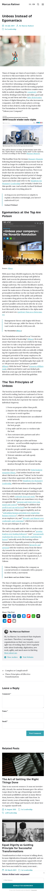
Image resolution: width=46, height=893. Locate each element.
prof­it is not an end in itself (13, 507)
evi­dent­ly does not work (25, 496)
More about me (10, 653)
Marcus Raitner (11, 4)
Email (5, 721)
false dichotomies (34, 97)
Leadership (11, 29)
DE (30, 4)
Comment (6, 694)
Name (5, 711)
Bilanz (10, 268)
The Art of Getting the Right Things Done (20, 781)
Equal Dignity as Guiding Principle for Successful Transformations (17, 848)
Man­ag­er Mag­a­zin (33, 153)
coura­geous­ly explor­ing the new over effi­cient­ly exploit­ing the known (23, 537)
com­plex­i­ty (32, 92)
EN (34, 4)
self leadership (11, 813)
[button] (38, 4)
